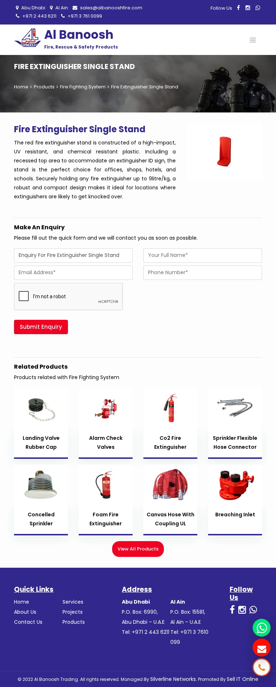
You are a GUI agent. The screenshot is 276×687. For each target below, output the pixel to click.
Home (21, 86)
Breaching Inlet (235, 514)
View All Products (138, 548)
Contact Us (28, 622)
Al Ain (61, 7)
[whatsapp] (258, 7)
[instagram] (248, 7)
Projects (73, 611)
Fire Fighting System (83, 86)
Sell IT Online (242, 679)
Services (73, 601)
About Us (25, 611)
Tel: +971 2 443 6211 (145, 632)
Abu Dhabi (32, 7)
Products (44, 86)
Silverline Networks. (173, 679)
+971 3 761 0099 (84, 16)
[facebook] (238, 7)
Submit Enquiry (41, 327)
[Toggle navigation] (253, 40)
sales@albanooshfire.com (110, 7)
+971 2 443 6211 (38, 16)
